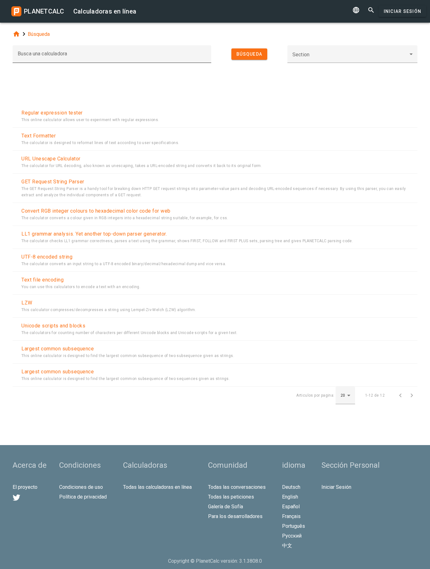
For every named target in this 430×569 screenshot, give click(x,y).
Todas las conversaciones (237, 487)
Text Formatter (38, 136)
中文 (287, 546)
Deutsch (291, 487)
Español (291, 507)
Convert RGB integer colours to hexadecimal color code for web (96, 211)
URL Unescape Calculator (51, 159)
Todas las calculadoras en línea (157, 487)
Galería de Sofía (225, 507)
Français (291, 516)
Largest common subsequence (57, 349)
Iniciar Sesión (403, 11)
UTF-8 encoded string (46, 257)
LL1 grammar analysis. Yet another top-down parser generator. (94, 234)
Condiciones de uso (81, 487)
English (290, 497)
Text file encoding (42, 280)
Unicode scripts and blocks (53, 326)
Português (293, 526)
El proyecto (25, 487)
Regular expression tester (52, 113)
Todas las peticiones (231, 497)
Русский (292, 536)
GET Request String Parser (52, 182)
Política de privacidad (83, 497)
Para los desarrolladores (235, 516)
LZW (26, 303)
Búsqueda (39, 34)
